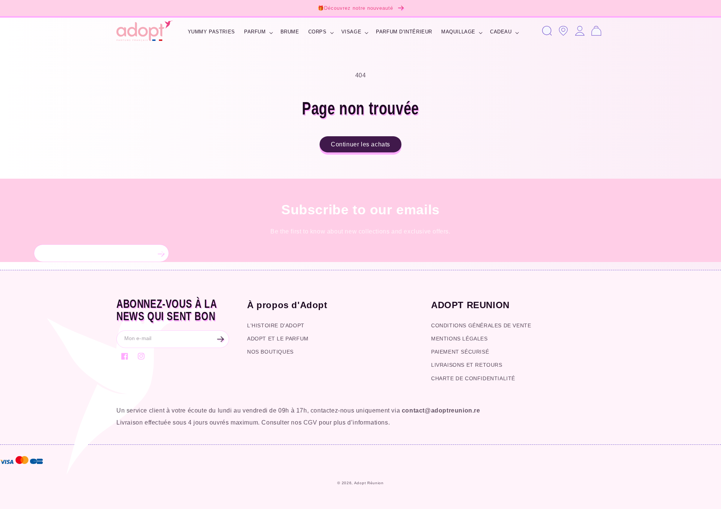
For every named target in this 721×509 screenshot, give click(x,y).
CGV (310, 422)
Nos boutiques (270, 352)
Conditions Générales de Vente (481, 325)
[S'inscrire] (160, 253)
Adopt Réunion (369, 483)
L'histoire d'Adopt (276, 325)
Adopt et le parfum (278, 339)
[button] (258, 32)
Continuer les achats (360, 144)
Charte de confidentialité (473, 378)
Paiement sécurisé (460, 352)
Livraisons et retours (466, 365)
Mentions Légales (459, 339)
